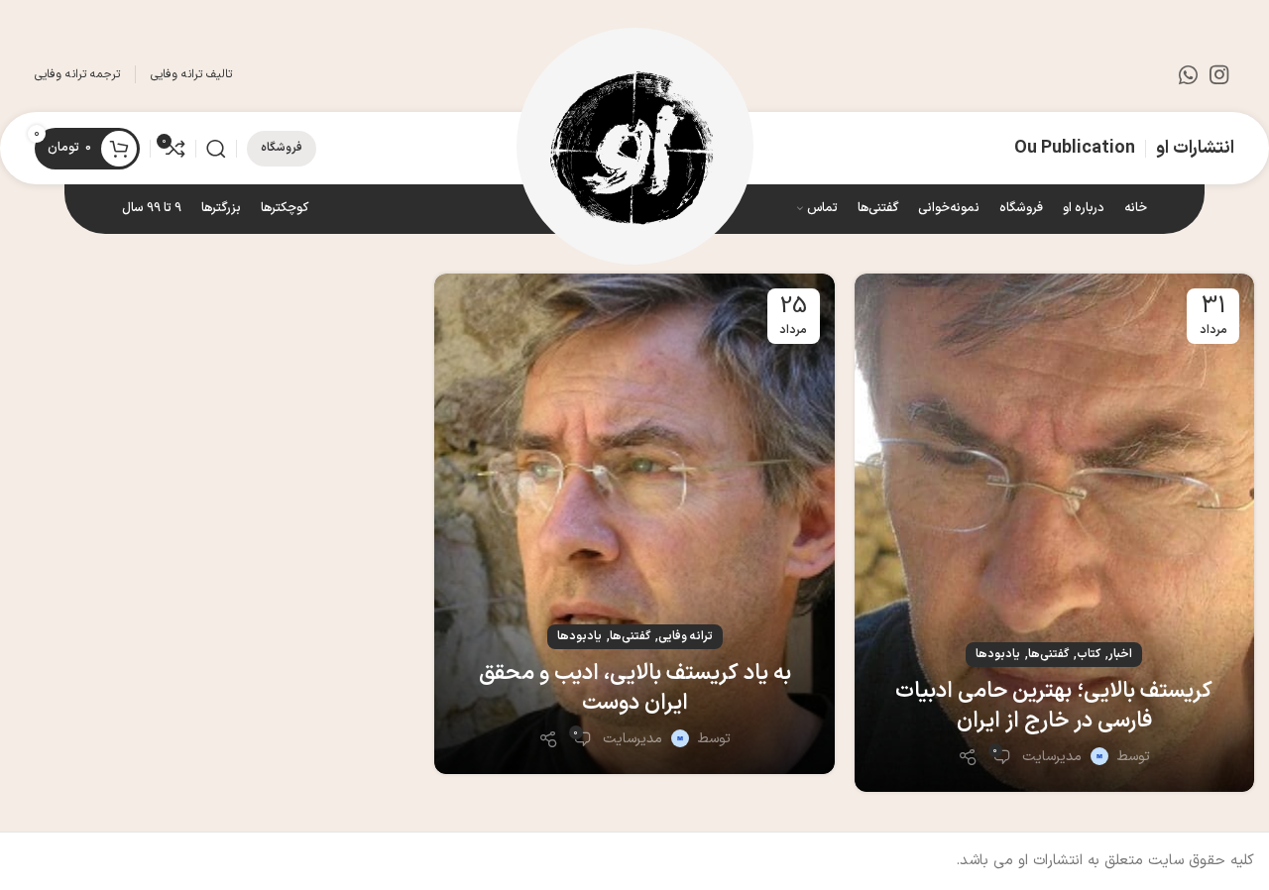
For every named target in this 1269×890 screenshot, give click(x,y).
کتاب (1088, 654)
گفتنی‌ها (1048, 654)
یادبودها (998, 654)
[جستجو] (216, 148)
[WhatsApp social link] (1188, 74)
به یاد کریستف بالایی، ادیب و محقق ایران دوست (635, 689)
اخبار (1120, 654)
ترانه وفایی (685, 636)
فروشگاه (281, 148)
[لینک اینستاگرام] (1219, 74)
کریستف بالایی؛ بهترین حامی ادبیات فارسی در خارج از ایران (1053, 706)
